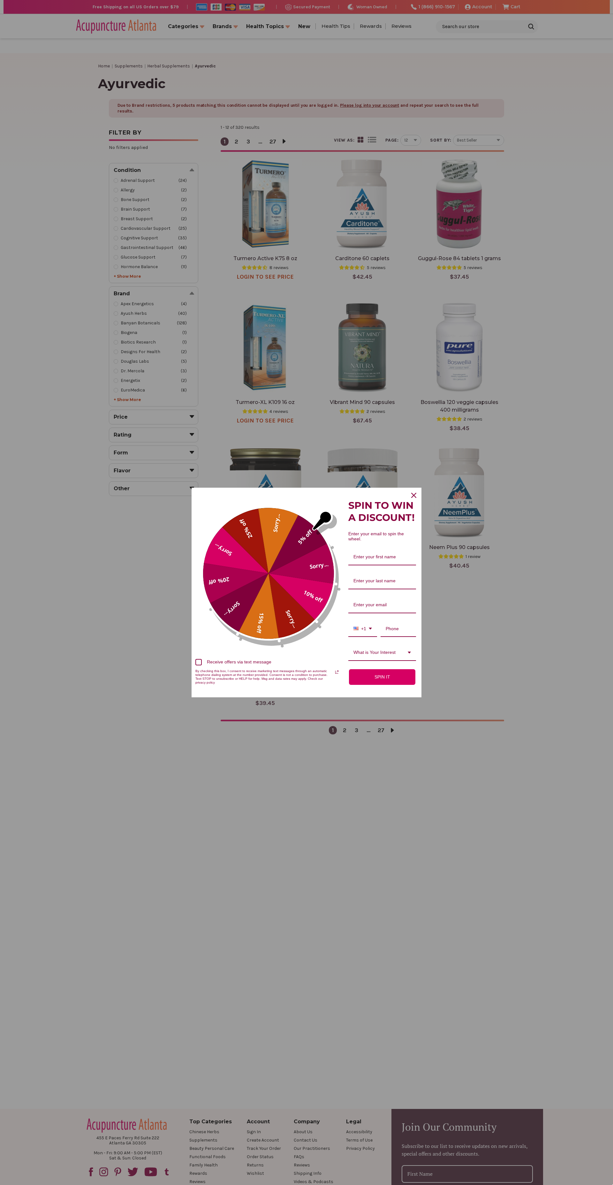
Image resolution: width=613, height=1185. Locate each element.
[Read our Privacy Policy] (337, 672)
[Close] (413, 495)
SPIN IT (382, 676)
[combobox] (362, 629)
